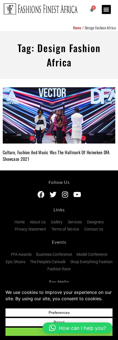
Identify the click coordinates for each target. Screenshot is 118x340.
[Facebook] (41, 194)
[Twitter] (53, 194)
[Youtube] (77, 194)
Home (77, 27)
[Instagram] (65, 194)
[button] (106, 9)
